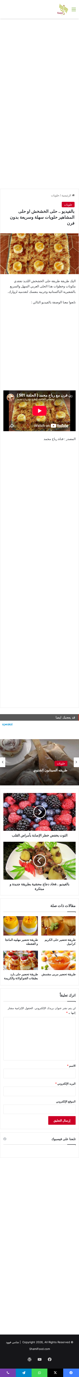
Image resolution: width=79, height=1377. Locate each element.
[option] (39, 762)
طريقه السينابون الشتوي (50, 770)
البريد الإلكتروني (65, 1083)
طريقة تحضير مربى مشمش (59, 974)
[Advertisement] (39, 62)
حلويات (55, 195)
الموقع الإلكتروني (66, 1101)
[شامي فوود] (62, 9)
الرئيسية (67, 195)
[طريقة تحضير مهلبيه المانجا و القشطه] (20, 926)
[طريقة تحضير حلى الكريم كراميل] (58, 926)
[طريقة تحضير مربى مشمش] (58, 960)
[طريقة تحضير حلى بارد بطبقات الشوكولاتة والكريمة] (20, 960)
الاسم (71, 1065)
